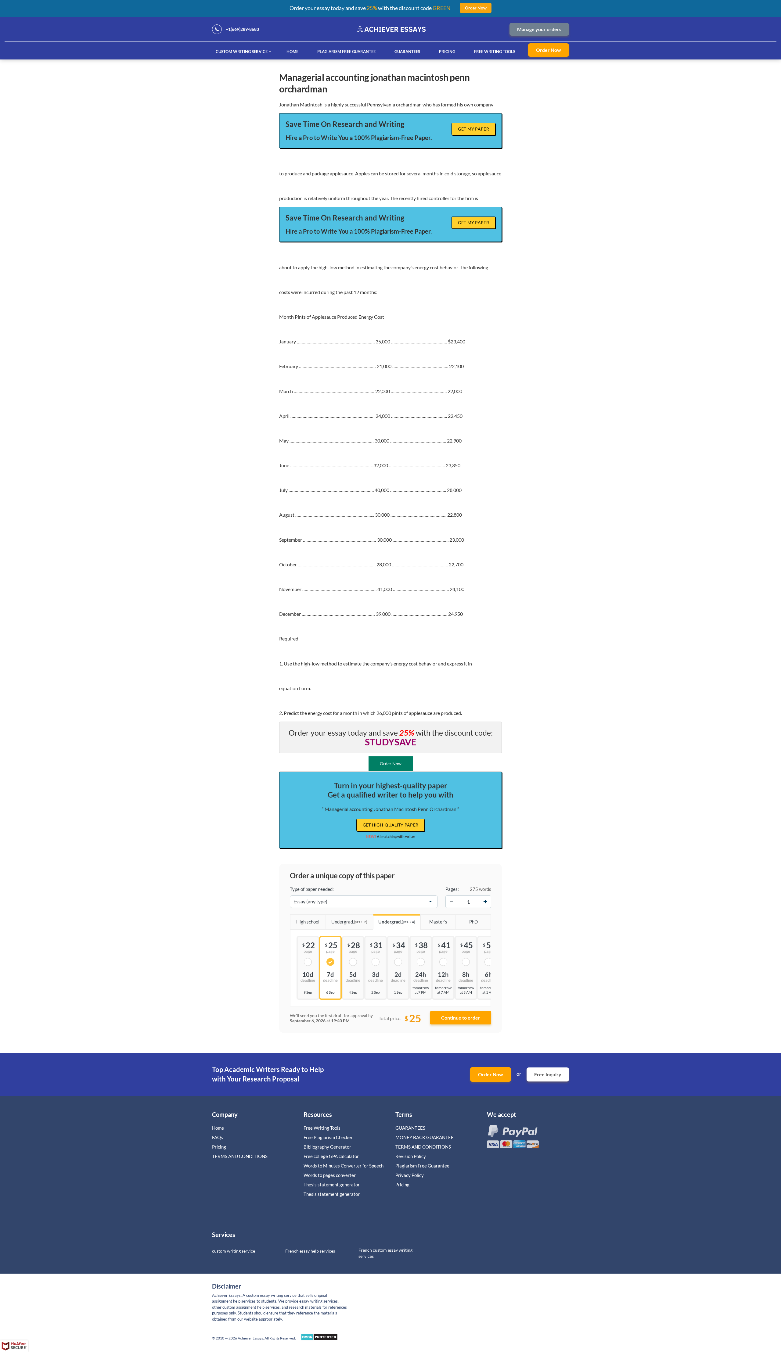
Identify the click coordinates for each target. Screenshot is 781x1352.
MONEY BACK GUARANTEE (424, 1137)
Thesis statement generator (332, 1184)
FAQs (217, 1137)
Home (292, 51)
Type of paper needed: (312, 889)
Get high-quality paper (391, 824)
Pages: (452, 889)
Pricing (447, 51)
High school (307, 921)
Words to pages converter (330, 1175)
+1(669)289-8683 (242, 29)
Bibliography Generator (327, 1146)
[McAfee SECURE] (14, 1346)
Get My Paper (473, 128)
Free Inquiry (547, 1074)
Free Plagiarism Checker (328, 1137)
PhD (473, 921)
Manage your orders (539, 29)
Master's (438, 921)
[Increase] (485, 901)
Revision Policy (410, 1156)
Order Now (548, 50)
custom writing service (233, 1250)
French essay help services (310, 1250)
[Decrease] (451, 901)
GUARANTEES (407, 51)
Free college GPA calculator (331, 1156)
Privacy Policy (409, 1175)
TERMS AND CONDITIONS (240, 1156)
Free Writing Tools (494, 51)
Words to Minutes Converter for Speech (343, 1165)
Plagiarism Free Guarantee (346, 51)
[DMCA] (319, 1339)
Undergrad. (349, 921)
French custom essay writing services (385, 1253)
